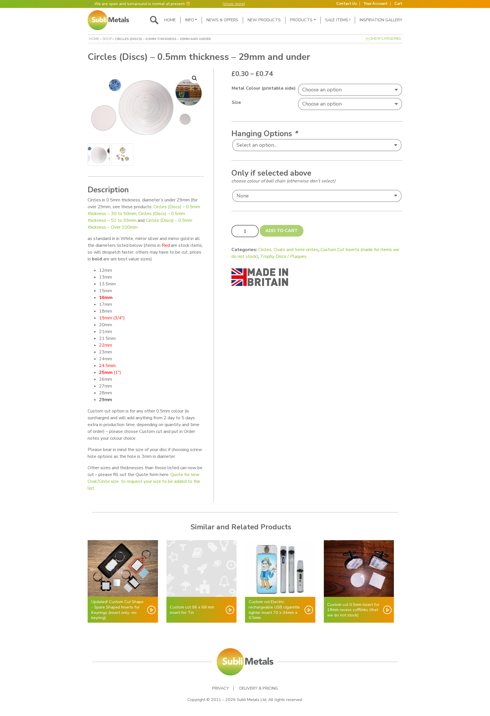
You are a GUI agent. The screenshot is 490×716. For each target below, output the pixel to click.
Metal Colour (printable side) (264, 88)
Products (301, 20)
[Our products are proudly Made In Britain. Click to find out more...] (259, 277)
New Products (264, 20)
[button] (194, 78)
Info (189, 20)
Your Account (376, 4)
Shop (107, 39)
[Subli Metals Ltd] (108, 20)
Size (236, 102)
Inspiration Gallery (381, 20)
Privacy (220, 688)
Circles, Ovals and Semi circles (288, 250)
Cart (398, 4)
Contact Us (346, 4)
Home (170, 20)
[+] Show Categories (383, 39)
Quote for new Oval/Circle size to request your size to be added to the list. (144, 481)
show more (234, 4)
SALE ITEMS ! (337, 20)
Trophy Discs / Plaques (283, 256)
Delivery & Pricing (258, 688)
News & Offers (222, 20)
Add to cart (281, 231)
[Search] (154, 20)
